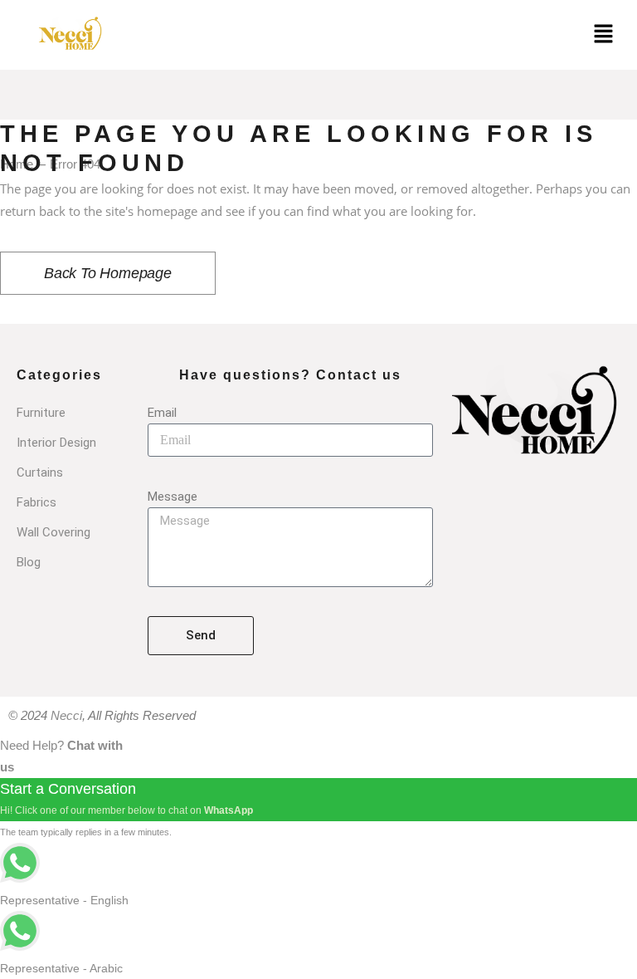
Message (172, 496)
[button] (603, 35)
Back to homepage (108, 273)
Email (162, 412)
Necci (66, 715)
